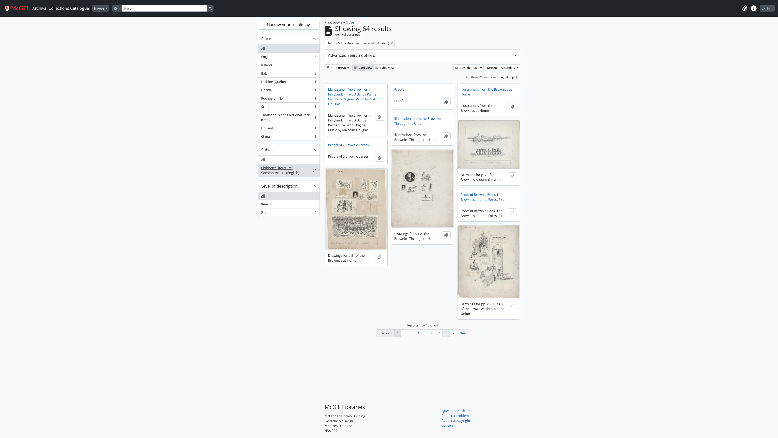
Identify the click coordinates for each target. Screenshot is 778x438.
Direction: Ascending (501, 68)
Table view (386, 68)
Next (463, 333)
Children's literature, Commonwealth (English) (288, 170)
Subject (268, 149)
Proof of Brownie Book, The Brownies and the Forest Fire (482, 197)
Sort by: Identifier (467, 68)
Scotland (288, 107)
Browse (99, 8)
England (288, 58)
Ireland (288, 66)
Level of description (279, 186)
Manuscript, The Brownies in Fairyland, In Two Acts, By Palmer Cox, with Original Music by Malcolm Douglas (355, 96)
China (288, 137)
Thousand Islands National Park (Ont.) (288, 117)
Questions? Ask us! (456, 411)
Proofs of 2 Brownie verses (348, 145)
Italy (288, 74)
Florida (288, 91)
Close (350, 22)
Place (266, 38)
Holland (288, 129)
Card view (365, 68)
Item (288, 205)
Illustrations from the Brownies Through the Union (418, 121)
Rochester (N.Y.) (288, 99)
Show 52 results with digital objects (494, 77)
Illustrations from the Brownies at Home (486, 92)
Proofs (399, 89)
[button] (744, 8)
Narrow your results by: (289, 24)
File (288, 213)
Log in (766, 8)
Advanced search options (351, 55)
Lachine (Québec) (288, 82)
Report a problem (455, 415)
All (263, 48)
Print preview (339, 68)
